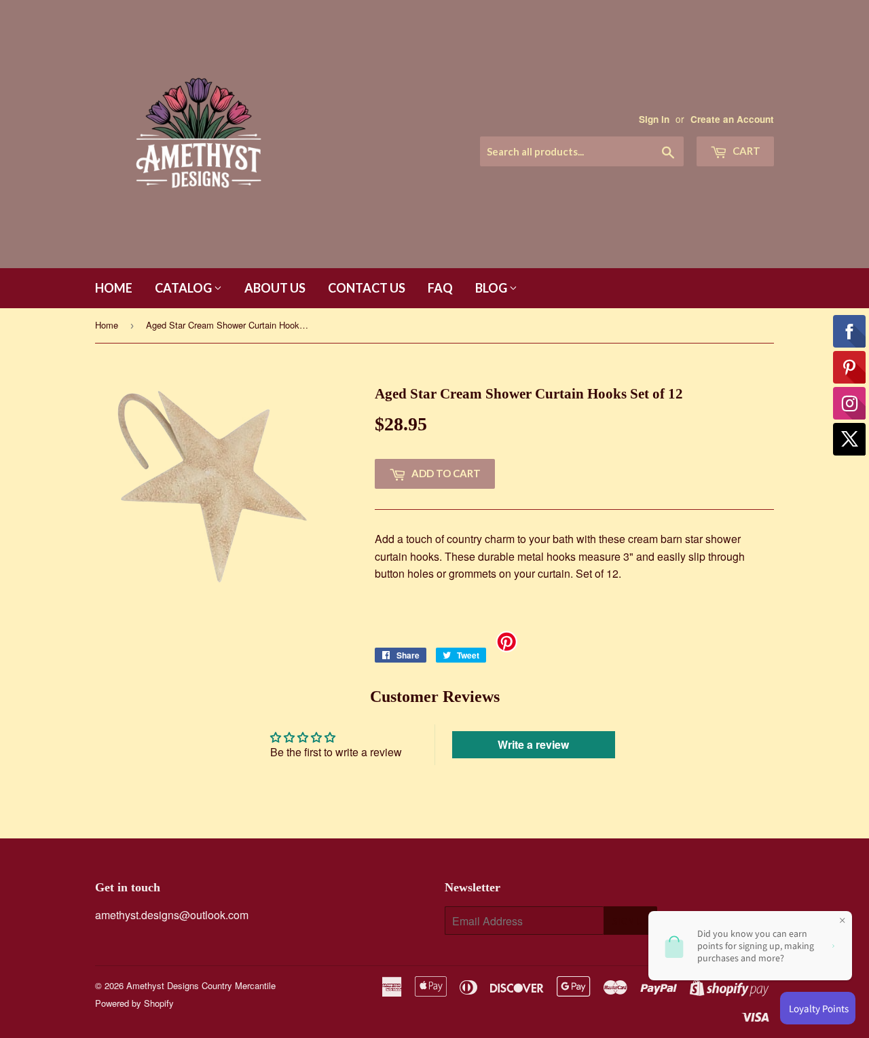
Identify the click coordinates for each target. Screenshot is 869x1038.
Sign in (654, 119)
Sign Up (630, 921)
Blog (492, 287)
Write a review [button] (533, 744)
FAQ (440, 287)
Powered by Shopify (134, 1003)
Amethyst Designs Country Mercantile (201, 985)
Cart (745, 151)
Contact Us (366, 287)
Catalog (184, 287)
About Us (275, 287)
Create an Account (732, 119)
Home (113, 287)
